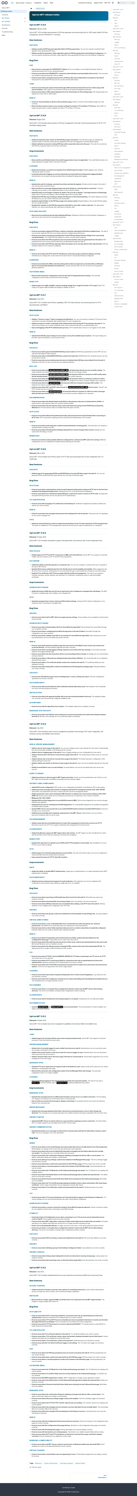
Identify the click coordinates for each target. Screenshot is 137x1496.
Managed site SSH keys (121, 159)
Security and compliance (121, 173)
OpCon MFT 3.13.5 (118, 118)
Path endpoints (118, 151)
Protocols (117, 124)
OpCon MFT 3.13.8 (118, 28)
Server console (118, 271)
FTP (115, 208)
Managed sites (118, 233)
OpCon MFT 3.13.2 (118, 274)
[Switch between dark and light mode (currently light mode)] (112, 2)
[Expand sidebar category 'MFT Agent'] (25, 18)
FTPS (115, 116)
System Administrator (51, 1463)
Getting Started (80, 1463)
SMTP (116, 189)
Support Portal (98, 3)
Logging (116, 42)
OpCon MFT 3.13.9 (118, 9)
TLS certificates (119, 110)
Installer (116, 282)
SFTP (115, 135)
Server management (120, 230)
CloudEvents (117, 178)
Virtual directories (119, 203)
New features (117, 12)
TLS (115, 257)
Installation (117, 154)
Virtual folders (118, 306)
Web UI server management (122, 167)
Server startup (118, 246)
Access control (118, 279)
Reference (38, 1463)
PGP (115, 20)
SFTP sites (117, 72)
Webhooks (117, 94)
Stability (116, 263)
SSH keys (117, 80)
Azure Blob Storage (120, 132)
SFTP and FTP (118, 287)
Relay (51, 3)
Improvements (117, 37)
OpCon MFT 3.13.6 (118, 97)
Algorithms (117, 156)
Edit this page (36, 1467)
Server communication (120, 249)
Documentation (118, 219)
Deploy (46, 3)
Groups (116, 140)
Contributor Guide (68, 1488)
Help (12, 3)
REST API (107, 3)
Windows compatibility (120, 304)
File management (119, 176)
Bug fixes (115, 17)
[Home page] (31, 8)
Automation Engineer (66, 1463)
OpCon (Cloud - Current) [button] (23, 3)
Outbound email (118, 295)
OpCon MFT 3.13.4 (118, 162)
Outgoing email (118, 61)
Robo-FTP (117, 64)
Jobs (115, 23)
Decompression (118, 86)
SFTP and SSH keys (120, 47)
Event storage (118, 170)
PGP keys (117, 15)
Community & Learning (85, 3)
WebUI (116, 255)
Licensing (117, 58)
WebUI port (117, 181)
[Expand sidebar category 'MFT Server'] (25, 21)
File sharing (117, 214)
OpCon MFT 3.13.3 (118, 222)
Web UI (116, 26)
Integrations (37, 3)
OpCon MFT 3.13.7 (118, 67)
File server (117, 127)
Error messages (118, 244)
